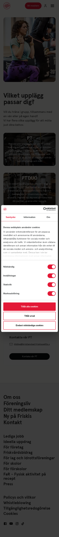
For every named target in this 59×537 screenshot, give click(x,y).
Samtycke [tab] (11, 217)
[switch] (52, 275)
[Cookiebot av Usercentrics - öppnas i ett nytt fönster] (43, 209)
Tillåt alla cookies (29, 306)
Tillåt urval (29, 316)
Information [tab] (29, 217)
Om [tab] (48, 217)
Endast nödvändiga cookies (29, 325)
